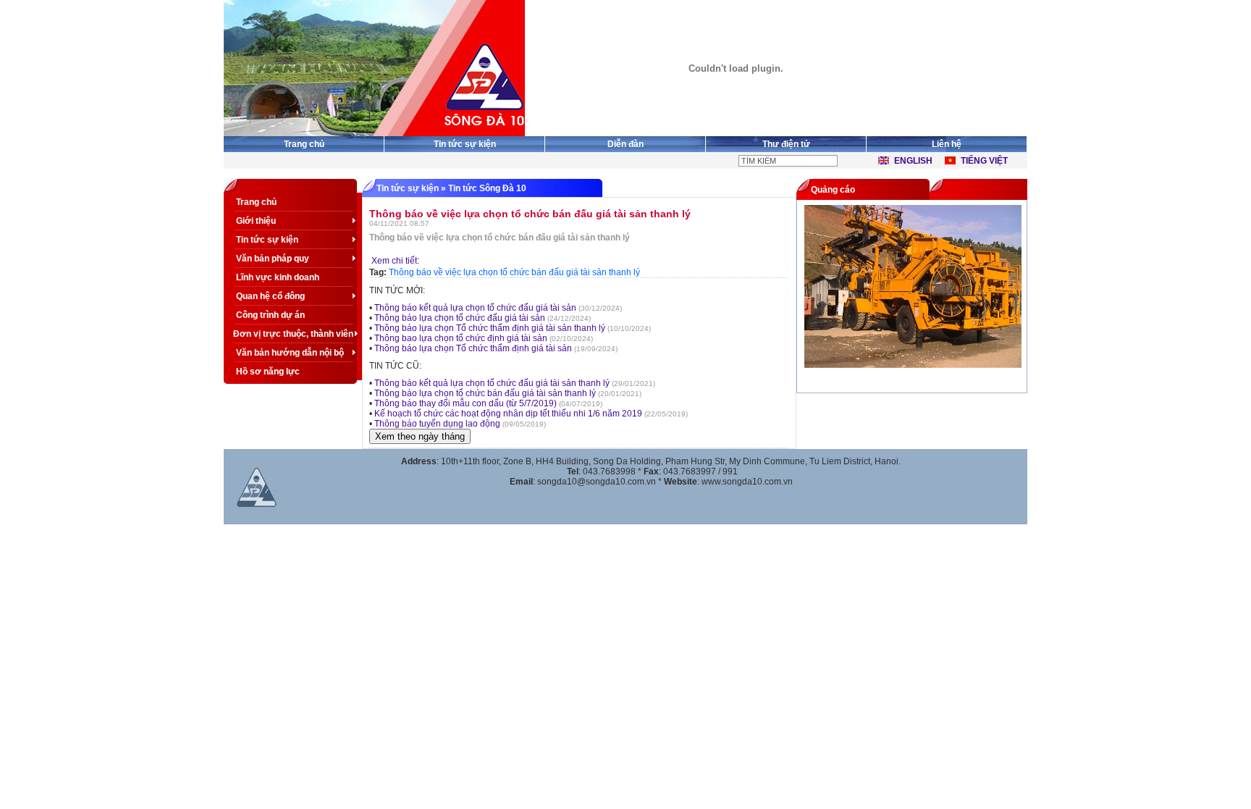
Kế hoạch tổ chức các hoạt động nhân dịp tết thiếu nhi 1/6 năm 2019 (508, 413)
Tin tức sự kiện (465, 144)
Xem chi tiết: (394, 261)
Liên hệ (946, 144)
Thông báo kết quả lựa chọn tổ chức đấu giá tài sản (475, 308)
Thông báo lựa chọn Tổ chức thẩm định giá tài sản (473, 348)
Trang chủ (304, 144)
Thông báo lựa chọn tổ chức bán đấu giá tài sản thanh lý (485, 393)
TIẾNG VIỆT (984, 161)
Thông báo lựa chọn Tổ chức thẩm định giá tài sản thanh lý (489, 328)
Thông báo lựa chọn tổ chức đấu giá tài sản (459, 318)
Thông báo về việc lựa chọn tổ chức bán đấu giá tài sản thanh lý (514, 272)
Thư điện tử (786, 144)
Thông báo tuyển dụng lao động (437, 424)
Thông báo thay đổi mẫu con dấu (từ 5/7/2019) (465, 403)
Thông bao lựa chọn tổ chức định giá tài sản (460, 338)
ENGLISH (913, 161)
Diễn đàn (625, 144)
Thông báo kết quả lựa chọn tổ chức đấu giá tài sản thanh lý (492, 383)
